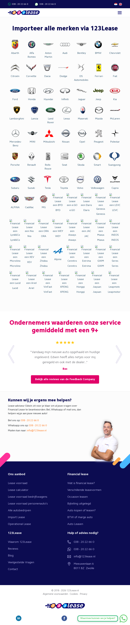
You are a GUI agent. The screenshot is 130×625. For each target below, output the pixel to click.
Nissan (65, 142)
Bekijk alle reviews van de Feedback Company (65, 379)
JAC (86, 236)
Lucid (15, 288)
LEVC (115, 210)
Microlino (15, 266)
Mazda (99, 119)
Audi (64, 53)
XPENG (64, 292)
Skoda (81, 165)
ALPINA (15, 207)
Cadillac (29, 207)
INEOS (115, 240)
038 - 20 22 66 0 (20, 4)
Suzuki (31, 188)
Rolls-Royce (48, 167)
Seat (64, 165)
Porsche (15, 165)
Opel (82, 142)
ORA (43, 236)
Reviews (13, 548)
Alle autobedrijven (19, 510)
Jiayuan (97, 292)
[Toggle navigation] (119, 12)
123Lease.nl (73, 591)
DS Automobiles (81, 78)
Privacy (83, 594)
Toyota (64, 188)
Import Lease (16, 517)
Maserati (83, 119)
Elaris (86, 210)
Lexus (67, 119)
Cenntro (72, 266)
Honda (32, 99)
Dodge (63, 76)
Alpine (58, 259)
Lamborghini (17, 119)
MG (44, 207)
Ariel (31, 288)
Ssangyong (114, 165)
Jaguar (81, 99)
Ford (15, 99)
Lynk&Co (15, 240)
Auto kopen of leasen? (81, 510)
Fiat (115, 76)
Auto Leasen (75, 524)
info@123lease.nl (36, 430)
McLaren (115, 119)
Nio (29, 236)
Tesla (48, 188)
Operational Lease (19, 524)
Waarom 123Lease (20, 542)
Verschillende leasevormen (84, 490)
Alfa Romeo (32, 55)
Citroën (15, 76)
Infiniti (65, 99)
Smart (97, 165)
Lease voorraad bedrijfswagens (27, 496)
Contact (13, 569)
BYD (57, 210)
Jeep (98, 99)
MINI (32, 142)
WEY (58, 236)
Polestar (115, 142)
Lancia (34, 119)
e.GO (72, 210)
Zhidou (44, 266)
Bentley (81, 53)
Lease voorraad (17, 483)
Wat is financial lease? (81, 483)
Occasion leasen (77, 496)
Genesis (100, 214)
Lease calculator (18, 490)
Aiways (72, 240)
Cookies (74, 594)
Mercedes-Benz (16, 144)
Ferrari (99, 76)
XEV (29, 262)
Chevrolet (114, 53)
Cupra (115, 188)
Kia (115, 99)
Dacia (47, 76)
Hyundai (48, 99)
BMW (98, 53)
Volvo (80, 188)
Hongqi (80, 292)
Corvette (31, 76)
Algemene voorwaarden (55, 594)
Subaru (15, 188)
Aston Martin (48, 55)
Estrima (86, 266)
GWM (101, 266)
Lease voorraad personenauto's (28, 503)
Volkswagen (97, 188)
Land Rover (50, 121)
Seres (115, 266)
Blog (10, 555)
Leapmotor (114, 292)
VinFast (48, 292)
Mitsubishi (49, 142)
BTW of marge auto (80, 517)
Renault (31, 165)
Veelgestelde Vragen (21, 562)
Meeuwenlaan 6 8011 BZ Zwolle (84, 566)
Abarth (15, 53)
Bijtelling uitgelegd (79, 503)
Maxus (100, 240)
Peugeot (98, 142)
